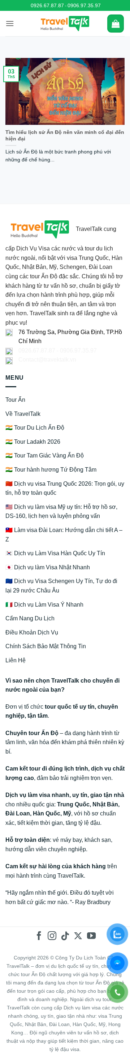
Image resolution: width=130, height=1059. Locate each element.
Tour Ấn (15, 400)
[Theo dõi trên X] (78, 936)
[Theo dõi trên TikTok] (65, 936)
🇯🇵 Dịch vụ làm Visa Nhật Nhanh (47, 567)
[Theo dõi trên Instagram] (52, 936)
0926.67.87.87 (47, 5)
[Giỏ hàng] (115, 23)
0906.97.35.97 (84, 5)
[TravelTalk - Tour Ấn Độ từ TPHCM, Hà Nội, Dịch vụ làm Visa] (65, 23)
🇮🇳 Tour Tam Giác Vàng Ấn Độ (44, 455)
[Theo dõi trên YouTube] (91, 936)
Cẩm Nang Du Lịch (30, 618)
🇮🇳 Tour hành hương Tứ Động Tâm (50, 470)
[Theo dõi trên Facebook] (38, 936)
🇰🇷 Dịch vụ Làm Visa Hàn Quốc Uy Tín (55, 553)
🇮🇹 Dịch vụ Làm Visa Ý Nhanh (44, 605)
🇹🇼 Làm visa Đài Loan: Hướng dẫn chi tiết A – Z (63, 535)
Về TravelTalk (22, 414)
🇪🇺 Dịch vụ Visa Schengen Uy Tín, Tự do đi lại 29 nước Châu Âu (61, 586)
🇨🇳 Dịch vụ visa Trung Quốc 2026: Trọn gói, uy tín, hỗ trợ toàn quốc (64, 488)
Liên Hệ (15, 660)
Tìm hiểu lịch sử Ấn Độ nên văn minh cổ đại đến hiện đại (64, 136)
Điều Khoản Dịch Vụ (31, 632)
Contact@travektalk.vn (47, 359)
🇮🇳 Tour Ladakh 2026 (32, 442)
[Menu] (9, 23)
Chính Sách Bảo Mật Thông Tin (45, 646)
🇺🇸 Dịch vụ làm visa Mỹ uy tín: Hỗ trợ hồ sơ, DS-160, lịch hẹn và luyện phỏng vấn (61, 511)
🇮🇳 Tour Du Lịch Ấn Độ (34, 428)
